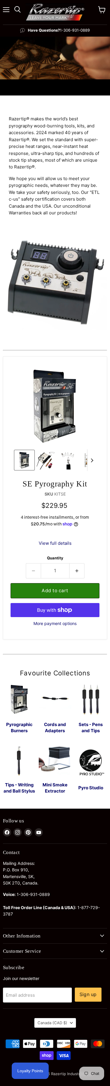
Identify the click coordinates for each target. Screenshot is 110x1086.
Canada (52, 1022)
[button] (24, 460)
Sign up (88, 994)
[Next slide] (92, 460)
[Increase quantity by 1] (77, 570)
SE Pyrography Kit (55, 483)
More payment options (55, 623)
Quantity (55, 558)
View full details (55, 543)
